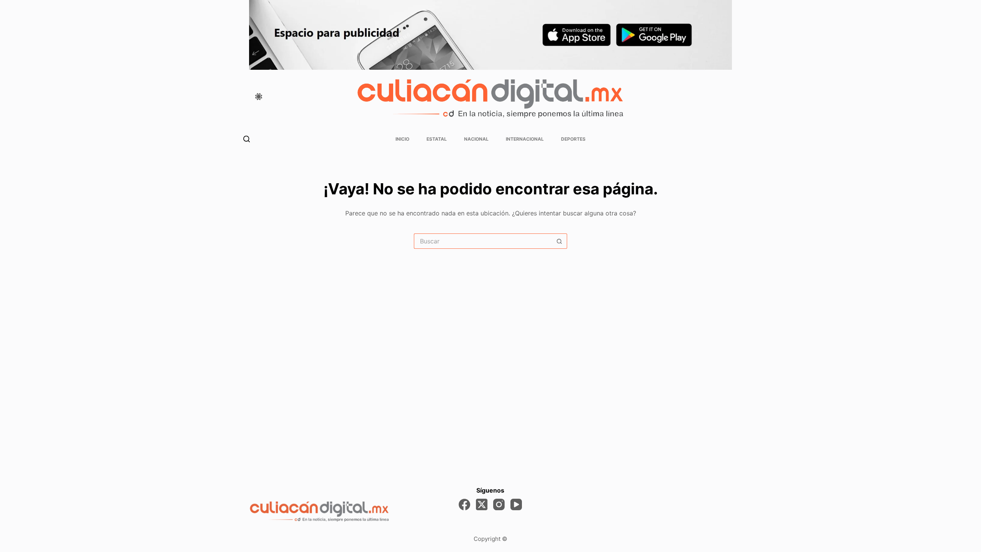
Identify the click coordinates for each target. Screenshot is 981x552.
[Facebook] (464, 504)
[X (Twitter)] (481, 504)
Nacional (476, 139)
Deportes (573, 139)
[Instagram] (499, 504)
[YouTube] (516, 504)
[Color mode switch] (258, 96)
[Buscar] (246, 139)
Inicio (402, 139)
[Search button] (559, 241)
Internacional (525, 139)
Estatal (437, 139)
